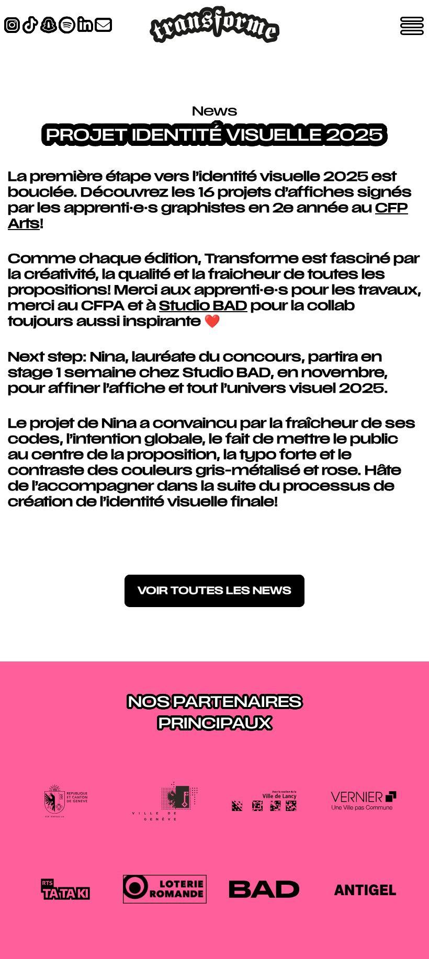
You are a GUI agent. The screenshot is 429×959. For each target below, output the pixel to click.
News (215, 112)
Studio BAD (203, 307)
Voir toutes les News (214, 591)
